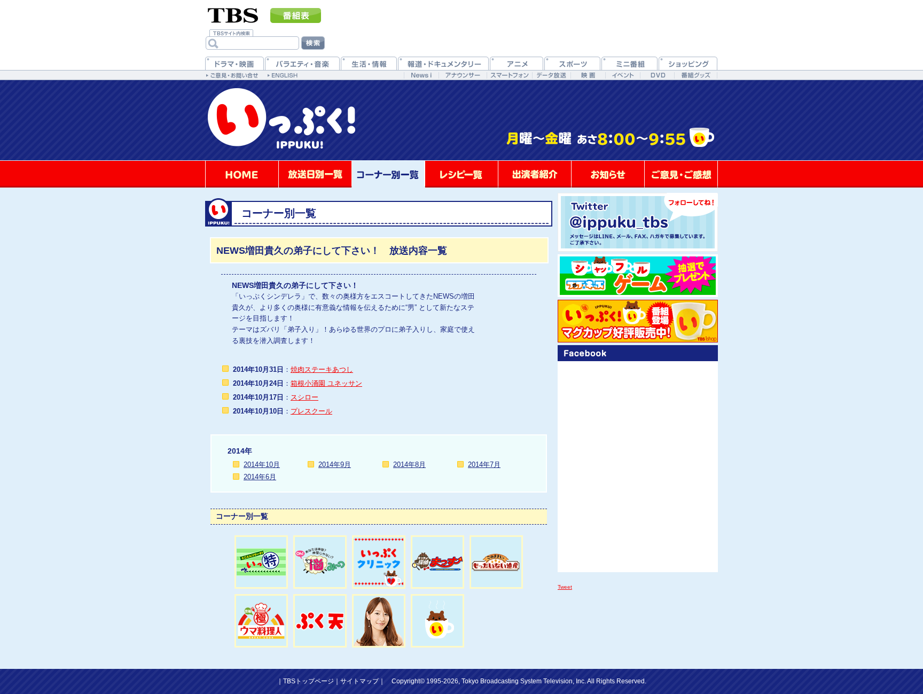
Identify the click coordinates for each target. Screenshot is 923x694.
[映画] (587, 75)
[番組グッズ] (695, 75)
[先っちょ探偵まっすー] (437, 562)
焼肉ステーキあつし (322, 369)
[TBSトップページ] (233, 14)
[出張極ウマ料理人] (261, 621)
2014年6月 (260, 477)
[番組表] (295, 15)
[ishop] (638, 321)
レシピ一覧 (461, 174)
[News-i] (421, 75)
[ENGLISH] (284, 75)
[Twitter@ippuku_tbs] (638, 222)
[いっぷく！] (461, 158)
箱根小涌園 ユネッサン (326, 383)
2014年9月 (334, 465)
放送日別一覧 (315, 174)
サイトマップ (359, 681)
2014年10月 (262, 465)
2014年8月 (409, 465)
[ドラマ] (234, 63)
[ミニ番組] (629, 63)
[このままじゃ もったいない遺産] (496, 562)
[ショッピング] (688, 63)
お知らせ (608, 174)
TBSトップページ (308, 681)
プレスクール (311, 411)
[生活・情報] (369, 63)
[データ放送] (551, 75)
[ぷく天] (320, 621)
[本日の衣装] (378, 621)
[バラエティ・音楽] (302, 63)
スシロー (304, 397)
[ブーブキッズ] (638, 275)
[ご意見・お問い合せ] (233, 75)
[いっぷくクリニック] (378, 562)
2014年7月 (484, 465)
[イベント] (622, 75)
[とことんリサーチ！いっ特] (261, 562)
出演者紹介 (534, 174)
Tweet (565, 587)
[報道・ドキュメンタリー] (443, 63)
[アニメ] (516, 63)
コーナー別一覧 (388, 174)
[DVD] (657, 75)
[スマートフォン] (509, 75)
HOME (242, 174)
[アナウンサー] (463, 75)
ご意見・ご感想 (681, 174)
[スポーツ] (572, 63)
